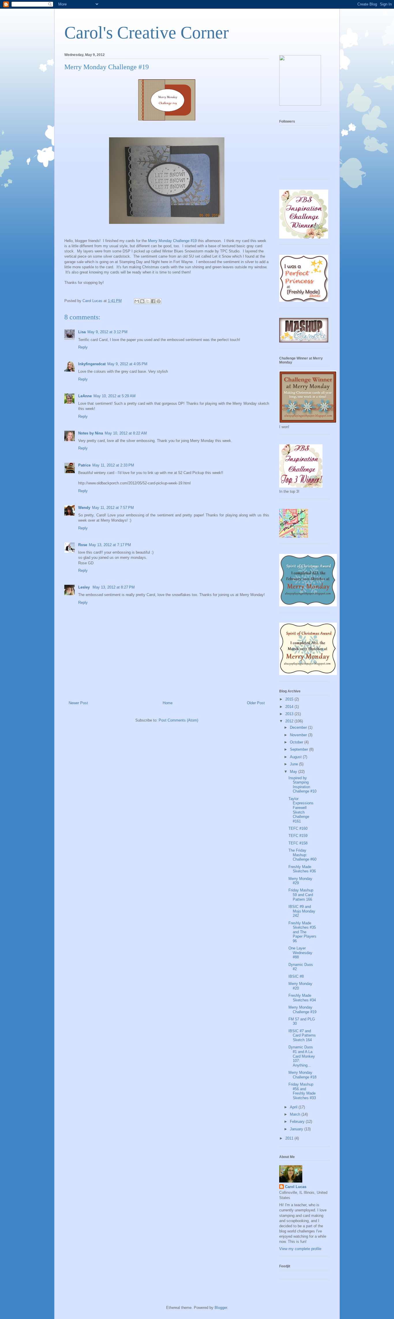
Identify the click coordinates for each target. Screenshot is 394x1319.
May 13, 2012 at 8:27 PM (114, 587)
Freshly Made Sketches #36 (302, 869)
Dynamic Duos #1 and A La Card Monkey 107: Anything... (301, 1056)
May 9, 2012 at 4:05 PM (127, 364)
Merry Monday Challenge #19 (172, 241)
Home (167, 703)
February (298, 1121)
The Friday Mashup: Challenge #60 (302, 854)
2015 (289, 699)
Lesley (84, 587)
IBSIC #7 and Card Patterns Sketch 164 (302, 1035)
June (294, 764)
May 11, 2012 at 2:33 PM (113, 465)
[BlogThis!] (142, 301)
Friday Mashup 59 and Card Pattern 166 (300, 894)
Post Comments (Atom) (178, 720)
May (294, 771)
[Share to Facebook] (153, 301)
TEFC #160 (297, 828)
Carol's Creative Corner (146, 32)
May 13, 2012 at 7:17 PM (110, 545)
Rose (82, 545)
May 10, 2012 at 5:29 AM (114, 396)
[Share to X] (148, 301)
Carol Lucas (295, 1187)
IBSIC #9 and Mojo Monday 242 (301, 911)
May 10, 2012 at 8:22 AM (126, 433)
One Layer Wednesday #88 (300, 952)
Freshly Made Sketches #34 (302, 997)
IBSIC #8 (296, 976)
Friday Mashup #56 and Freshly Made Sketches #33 (302, 1091)
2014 (289, 707)
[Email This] (137, 301)
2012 (289, 721)
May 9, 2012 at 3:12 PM (107, 332)
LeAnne (85, 396)
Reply (83, 347)
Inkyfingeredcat (92, 364)
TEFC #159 (297, 835)
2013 (289, 714)
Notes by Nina (90, 433)
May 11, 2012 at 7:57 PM (113, 507)
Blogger (221, 1307)
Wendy (84, 507)
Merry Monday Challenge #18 (302, 1074)
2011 (289, 1138)
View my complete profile (300, 1249)
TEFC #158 (297, 843)
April (294, 1107)
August (296, 757)
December (299, 727)
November (299, 735)
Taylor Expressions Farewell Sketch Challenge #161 (301, 810)
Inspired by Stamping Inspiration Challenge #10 (302, 785)
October (297, 742)
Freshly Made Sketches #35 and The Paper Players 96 (302, 932)
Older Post (256, 703)
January (297, 1129)
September (299, 749)
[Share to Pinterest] (159, 301)
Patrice (84, 465)
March (295, 1114)
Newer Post (78, 703)
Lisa (82, 332)
